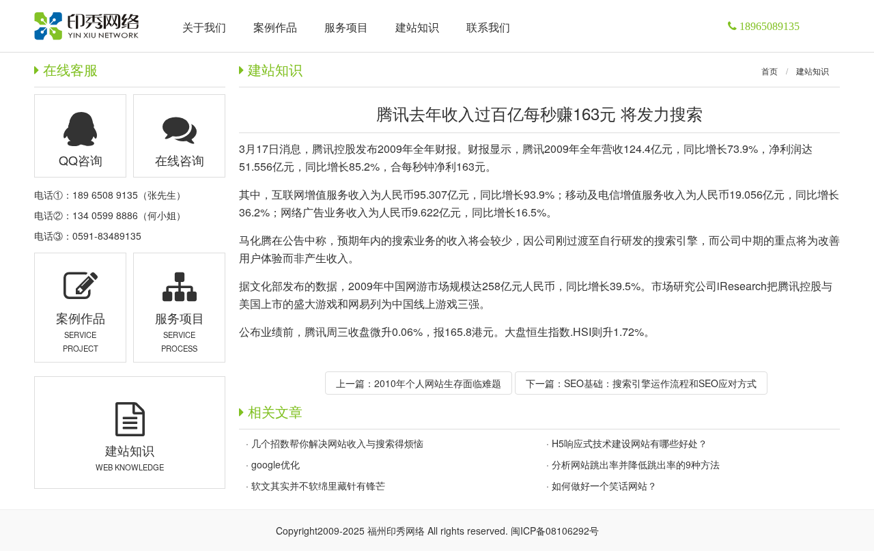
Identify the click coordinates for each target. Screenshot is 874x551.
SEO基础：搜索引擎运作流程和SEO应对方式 (660, 383)
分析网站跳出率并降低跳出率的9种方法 (636, 464)
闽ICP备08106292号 (555, 530)
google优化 (275, 464)
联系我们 (488, 27)
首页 (769, 70)
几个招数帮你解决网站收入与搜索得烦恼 (337, 443)
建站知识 (812, 70)
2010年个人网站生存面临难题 (437, 383)
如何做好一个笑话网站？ (604, 485)
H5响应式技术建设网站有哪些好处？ (629, 443)
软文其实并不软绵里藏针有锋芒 (318, 485)
